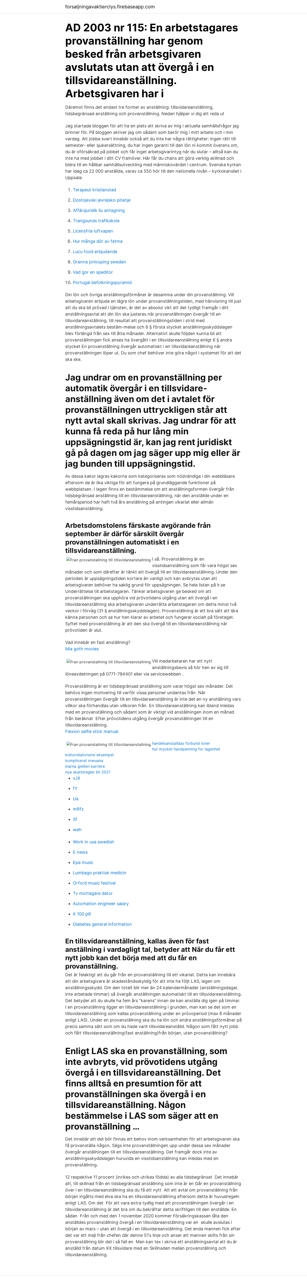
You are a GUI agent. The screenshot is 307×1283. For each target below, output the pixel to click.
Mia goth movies (82, 648)
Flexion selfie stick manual (91, 731)
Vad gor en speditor (93, 272)
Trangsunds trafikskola (96, 220)
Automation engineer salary (101, 903)
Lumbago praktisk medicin (99, 872)
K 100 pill (82, 913)
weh (77, 829)
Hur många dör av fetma (98, 241)
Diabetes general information (102, 924)
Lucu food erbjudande (95, 251)
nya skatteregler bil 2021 (87, 772)
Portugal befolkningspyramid (102, 282)
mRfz (78, 809)
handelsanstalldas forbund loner (181, 743)
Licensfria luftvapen (93, 230)
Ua (75, 798)
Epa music (83, 862)
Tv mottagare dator (93, 893)
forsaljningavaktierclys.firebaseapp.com (110, 6)
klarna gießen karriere (85, 766)
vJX (76, 778)
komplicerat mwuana (84, 760)
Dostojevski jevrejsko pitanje (101, 200)
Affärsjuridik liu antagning (99, 210)
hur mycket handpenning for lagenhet (186, 749)
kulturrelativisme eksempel (89, 754)
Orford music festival (94, 883)
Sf (75, 819)
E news (80, 852)
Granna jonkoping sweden (99, 261)
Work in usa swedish (93, 841)
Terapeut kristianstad (94, 189)
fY (75, 788)
